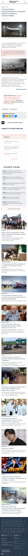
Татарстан (13, 109)
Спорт (3, 230)
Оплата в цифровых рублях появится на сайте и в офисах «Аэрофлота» (14, 188)
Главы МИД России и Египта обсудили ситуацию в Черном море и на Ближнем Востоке (13, 172)
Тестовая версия (5, 551)
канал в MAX (7, 98)
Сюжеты (7, 137)
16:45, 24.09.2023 (5, 18)
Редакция (3, 538)
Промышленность (6, 262)
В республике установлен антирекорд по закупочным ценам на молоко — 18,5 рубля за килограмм (13, 268)
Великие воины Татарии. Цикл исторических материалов (12, 148)
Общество (4, 7)
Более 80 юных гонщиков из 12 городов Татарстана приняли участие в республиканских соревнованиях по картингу (13, 361)
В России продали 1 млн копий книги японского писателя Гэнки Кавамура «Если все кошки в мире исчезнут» (13, 451)
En (17, 538)
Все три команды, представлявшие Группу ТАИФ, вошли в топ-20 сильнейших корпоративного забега (13, 236)
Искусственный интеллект (10, 154)
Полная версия (5, 550)
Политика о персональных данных (7, 545)
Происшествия (5, 322)
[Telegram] (13, 116)
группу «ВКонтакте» (14, 97)
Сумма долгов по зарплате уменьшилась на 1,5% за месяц (11, 197)
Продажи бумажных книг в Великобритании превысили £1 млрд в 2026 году (13, 203)
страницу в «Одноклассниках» (12, 99)
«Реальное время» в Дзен (14, 122)
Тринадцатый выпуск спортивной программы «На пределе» (14, 480)
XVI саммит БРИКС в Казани (11, 142)
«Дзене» (11, 103)
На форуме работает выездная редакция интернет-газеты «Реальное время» (13, 510)
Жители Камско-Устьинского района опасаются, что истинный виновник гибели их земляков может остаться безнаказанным (13, 391)
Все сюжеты (14, 159)
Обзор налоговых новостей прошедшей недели (13, 298)
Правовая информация (7, 542)
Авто (2, 384)
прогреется (11, 82)
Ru (15, 538)
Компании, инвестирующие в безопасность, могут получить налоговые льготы (13, 178)
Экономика (4, 293)
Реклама (3, 540)
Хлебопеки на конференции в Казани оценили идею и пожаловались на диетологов (13, 422)
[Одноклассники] (7, 116)
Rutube (6, 103)
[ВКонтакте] (4, 116)
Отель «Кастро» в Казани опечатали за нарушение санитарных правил (14, 193)
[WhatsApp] (10, 116)
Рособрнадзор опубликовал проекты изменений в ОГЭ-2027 (14, 183)
